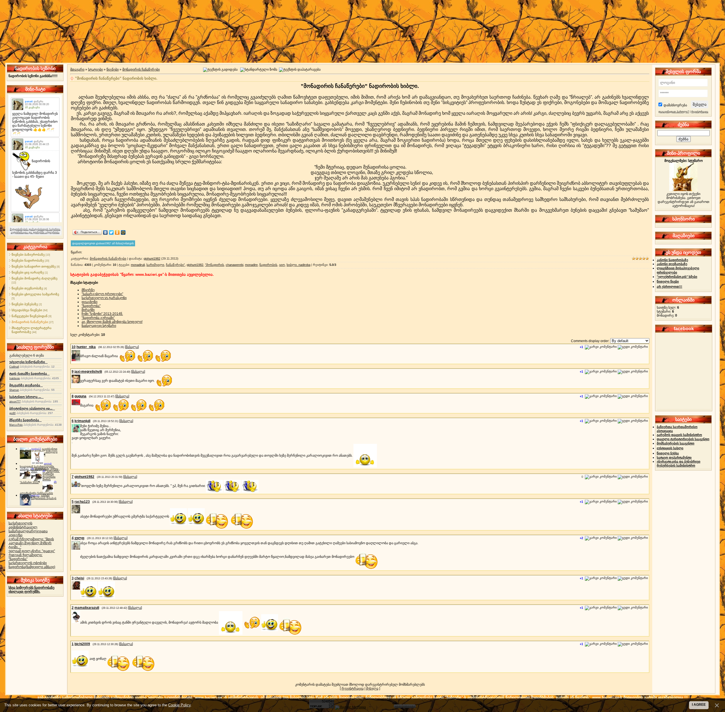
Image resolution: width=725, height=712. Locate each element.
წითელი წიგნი (668, 281)
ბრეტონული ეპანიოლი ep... (32, 408)
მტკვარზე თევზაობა (26, 385)
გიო (282, 264)
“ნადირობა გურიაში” (98, 318)
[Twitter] (111, 232)
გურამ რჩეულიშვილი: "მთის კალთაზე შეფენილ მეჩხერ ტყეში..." (31, 543)
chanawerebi (234, 264)
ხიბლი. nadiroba (298, 264)
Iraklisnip (14, 378)
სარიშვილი (155, 264)
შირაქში (88, 310)
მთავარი (77, 69)
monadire (251, 264)
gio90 (12, 413)
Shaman (14, 390)
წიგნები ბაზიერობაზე (28, 254)
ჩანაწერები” (175, 264)
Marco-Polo (16, 424)
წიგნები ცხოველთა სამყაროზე (35, 294)
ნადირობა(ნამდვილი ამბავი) (31, 567)
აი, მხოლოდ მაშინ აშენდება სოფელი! (112, 322)
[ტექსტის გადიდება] (220, 69)
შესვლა (372, 688)
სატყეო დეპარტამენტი (674, 457)
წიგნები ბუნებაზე (25, 304)
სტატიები (95, 69)
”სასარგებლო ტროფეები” (102, 294)
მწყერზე (88, 290)
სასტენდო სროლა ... (26, 397)
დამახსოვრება (675, 105)
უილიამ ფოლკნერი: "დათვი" (31, 551)
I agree (699, 705)
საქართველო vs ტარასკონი (104, 298)
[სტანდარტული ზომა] (258, 69)
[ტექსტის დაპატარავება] (300, 69)
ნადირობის (268, 264)
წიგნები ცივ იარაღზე (28, 272)
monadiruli (138, 264)
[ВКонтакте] (105, 232)
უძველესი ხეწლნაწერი (28, 362)
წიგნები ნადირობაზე (28, 260)
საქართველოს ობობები (27, 563)
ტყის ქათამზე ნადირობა (29, 373)
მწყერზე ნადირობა (25, 420)
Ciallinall (14, 366)
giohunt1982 (152, 258)
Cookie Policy (179, 705)
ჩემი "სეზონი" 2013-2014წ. (102, 314)
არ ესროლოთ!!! (669, 286)
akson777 (15, 401)
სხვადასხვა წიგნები (27, 310)
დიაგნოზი (89, 302)
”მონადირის (214, 264)
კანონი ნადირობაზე (672, 260)
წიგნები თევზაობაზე (27, 288)
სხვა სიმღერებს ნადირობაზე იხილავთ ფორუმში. (31, 590)
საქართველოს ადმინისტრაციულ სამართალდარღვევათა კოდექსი (28, 529)
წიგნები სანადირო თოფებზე (34, 266)
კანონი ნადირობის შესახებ (43, 497)
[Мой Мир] (123, 232)
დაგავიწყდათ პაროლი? (673, 111)
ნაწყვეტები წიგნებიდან (30, 316)
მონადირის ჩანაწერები (30, 322)
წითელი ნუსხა (668, 453)
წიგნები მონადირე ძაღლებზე (34, 278)
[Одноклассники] (117, 232)
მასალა (132, 347)
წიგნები (112, 69)
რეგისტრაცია (353, 688)
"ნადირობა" (91, 306)
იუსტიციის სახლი (670, 448)
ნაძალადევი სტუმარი (99, 326)
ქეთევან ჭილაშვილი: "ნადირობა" (25, 557)
